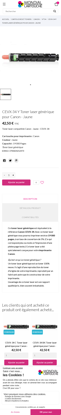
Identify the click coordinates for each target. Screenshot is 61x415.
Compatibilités (30, 217)
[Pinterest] (16, 160)
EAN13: (5, 151)
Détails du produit (30, 208)
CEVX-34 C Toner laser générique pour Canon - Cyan (16, 344)
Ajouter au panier (16, 182)
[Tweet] (10, 160)
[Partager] (4, 160)
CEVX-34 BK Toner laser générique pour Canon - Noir (45, 344)
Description (30, 199)
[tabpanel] (30, 56)
